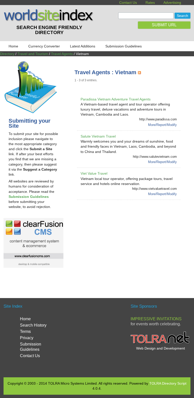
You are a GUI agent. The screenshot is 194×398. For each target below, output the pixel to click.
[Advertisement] (134, 242)
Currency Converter (44, 46)
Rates (150, 3)
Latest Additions (82, 46)
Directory (7, 54)
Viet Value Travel (94, 173)
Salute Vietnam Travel (98, 136)
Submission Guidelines (123, 46)
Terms (25, 331)
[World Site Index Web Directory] (49, 20)
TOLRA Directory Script (167, 383)
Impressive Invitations (156, 319)
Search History (33, 325)
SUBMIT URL (164, 25)
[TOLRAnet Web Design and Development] (160, 343)
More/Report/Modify (162, 125)
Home (13, 46)
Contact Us (128, 3)
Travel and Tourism (32, 54)
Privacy (26, 338)
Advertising (172, 3)
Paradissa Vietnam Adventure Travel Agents (116, 99)
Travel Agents (62, 54)
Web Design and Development (160, 348)
